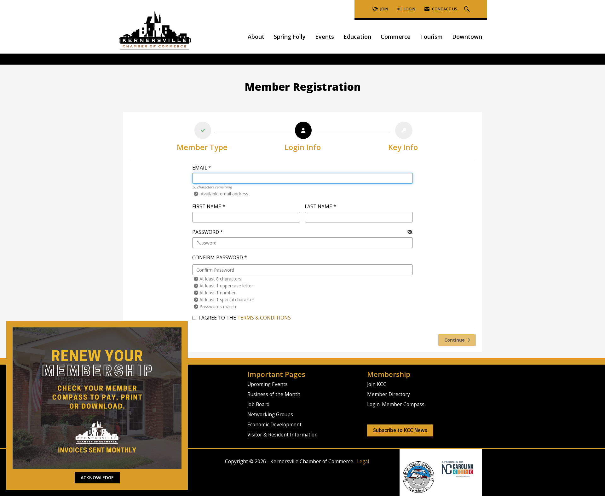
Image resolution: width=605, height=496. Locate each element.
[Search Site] (467, 9)
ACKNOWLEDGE (97, 478)
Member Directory (388, 394)
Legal (363, 461)
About (256, 36)
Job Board (258, 404)
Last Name (318, 206)
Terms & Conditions (264, 317)
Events (324, 36)
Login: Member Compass (395, 404)
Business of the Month (273, 394)
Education (357, 36)
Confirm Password (217, 257)
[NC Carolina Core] (456, 468)
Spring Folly (290, 36)
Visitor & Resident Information (282, 434)
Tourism (431, 36)
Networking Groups (270, 414)
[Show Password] (410, 232)
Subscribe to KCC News (400, 430)
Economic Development (274, 424)
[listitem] (202, 138)
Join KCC (376, 384)
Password (205, 232)
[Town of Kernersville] (439, 468)
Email (199, 167)
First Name (206, 206)
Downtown (467, 36)
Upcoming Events (267, 384)
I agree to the (245, 317)
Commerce (396, 36)
